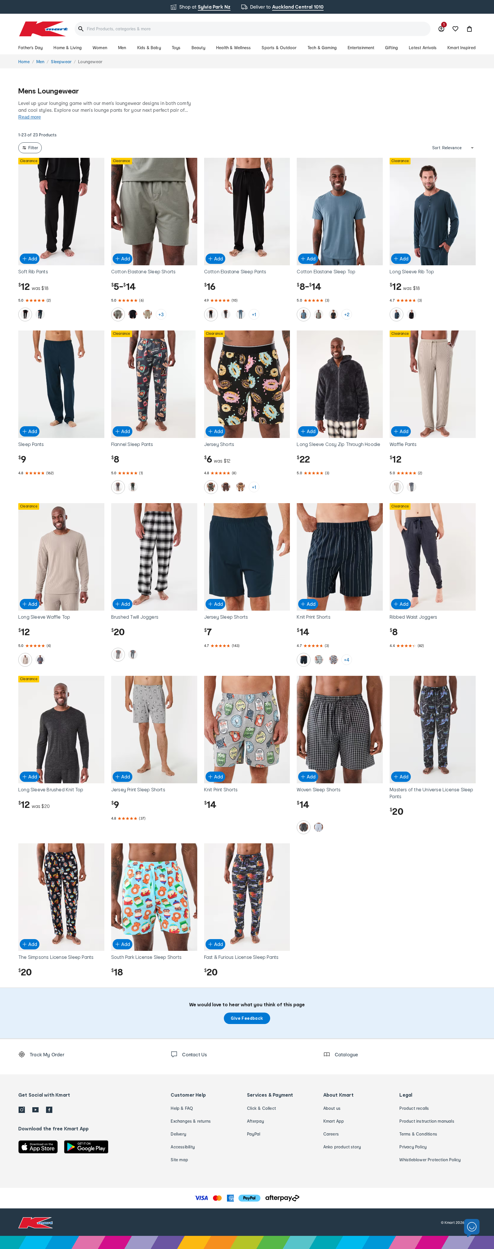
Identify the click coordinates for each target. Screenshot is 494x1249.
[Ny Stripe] (303, 660)
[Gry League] (118, 487)
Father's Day (30, 47)
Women (100, 47)
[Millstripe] (318, 827)
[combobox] (253, 29)
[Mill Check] (303, 827)
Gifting (391, 47)
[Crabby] (226, 487)
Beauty (198, 47)
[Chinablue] (241, 314)
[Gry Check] (118, 655)
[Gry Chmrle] (333, 314)
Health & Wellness (233, 47)
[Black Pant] (211, 314)
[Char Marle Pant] (226, 314)
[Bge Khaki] (396, 487)
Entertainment (361, 47)
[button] (469, 29)
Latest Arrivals (423, 47)
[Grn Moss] (118, 314)
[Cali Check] (318, 660)
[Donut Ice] (333, 660)
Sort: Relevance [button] (447, 148)
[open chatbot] (472, 1228)
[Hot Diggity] (241, 487)
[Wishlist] (455, 29)
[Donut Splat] (211, 487)
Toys (176, 47)
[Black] (25, 314)
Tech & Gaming (322, 47)
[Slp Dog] (133, 487)
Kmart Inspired (461, 47)
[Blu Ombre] (411, 487)
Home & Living (67, 47)
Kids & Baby (149, 47)
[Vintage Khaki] (148, 314)
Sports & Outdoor (279, 47)
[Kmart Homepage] (43, 29)
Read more (29, 117)
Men (122, 47)
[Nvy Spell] (40, 314)
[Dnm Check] (133, 655)
